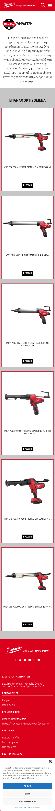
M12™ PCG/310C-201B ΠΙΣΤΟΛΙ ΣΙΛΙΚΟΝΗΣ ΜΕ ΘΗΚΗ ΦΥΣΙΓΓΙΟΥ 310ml (27, 432)
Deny (27, 794)
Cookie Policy (18, 807)
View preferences (27, 801)
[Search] (43, 5)
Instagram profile (10, 737)
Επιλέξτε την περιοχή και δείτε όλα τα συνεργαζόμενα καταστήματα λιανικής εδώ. (24, 685)
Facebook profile (10, 742)
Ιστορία (6, 700)
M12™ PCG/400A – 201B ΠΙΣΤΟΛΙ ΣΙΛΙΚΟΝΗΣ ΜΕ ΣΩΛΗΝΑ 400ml (27, 344)
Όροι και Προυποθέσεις (14, 718)
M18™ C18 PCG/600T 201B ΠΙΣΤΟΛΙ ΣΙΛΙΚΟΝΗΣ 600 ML (27, 167)
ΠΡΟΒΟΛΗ (27, 185)
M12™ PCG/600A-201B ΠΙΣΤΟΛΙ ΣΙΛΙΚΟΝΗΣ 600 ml (27, 255)
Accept (27, 786)
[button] (50, 761)
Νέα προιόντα (9, 746)
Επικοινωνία (8, 704)
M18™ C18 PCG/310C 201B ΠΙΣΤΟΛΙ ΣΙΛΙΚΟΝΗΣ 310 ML (27, 519)
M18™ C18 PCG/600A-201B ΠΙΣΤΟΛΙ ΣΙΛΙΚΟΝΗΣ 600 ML (27, 607)
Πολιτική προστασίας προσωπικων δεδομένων (26, 723)
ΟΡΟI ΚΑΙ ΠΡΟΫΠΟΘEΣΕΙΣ (32, 807)
